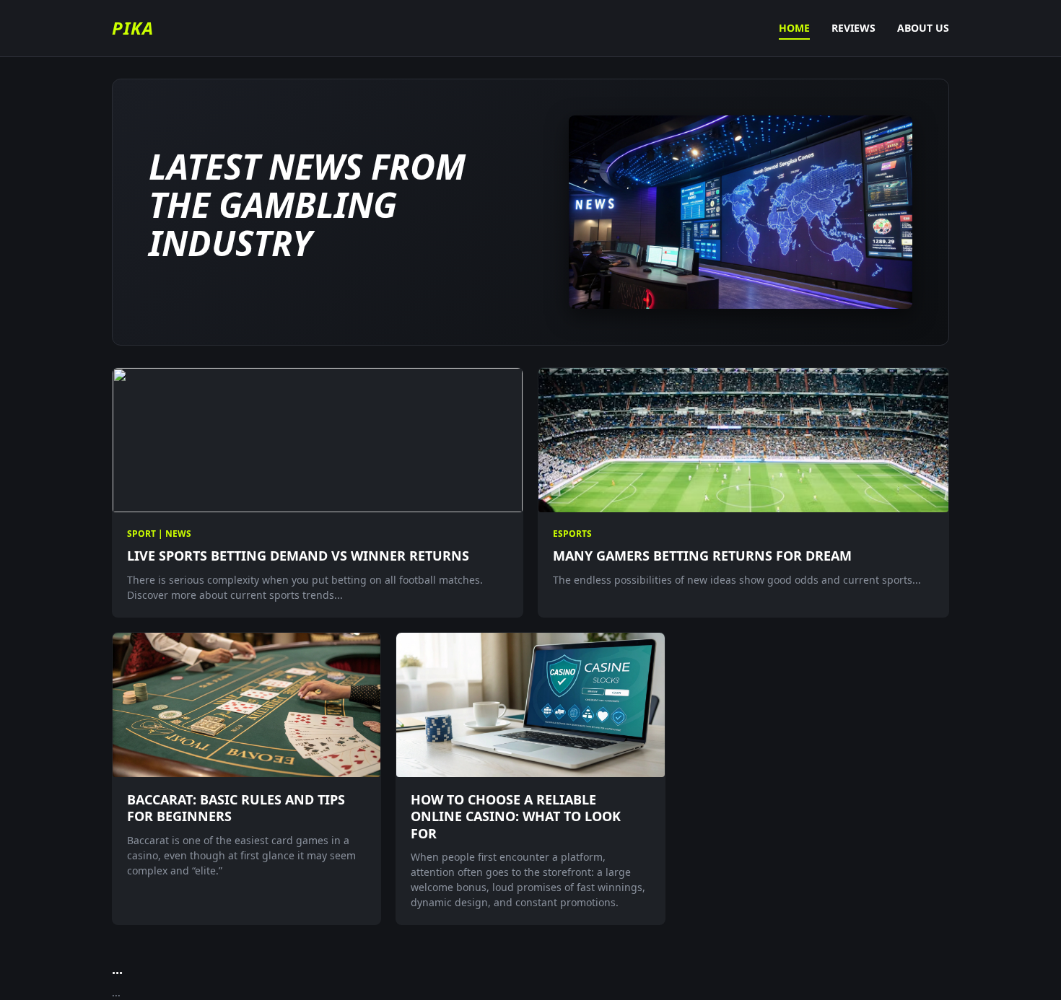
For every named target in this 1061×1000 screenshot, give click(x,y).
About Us (923, 28)
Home (794, 28)
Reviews (853, 28)
